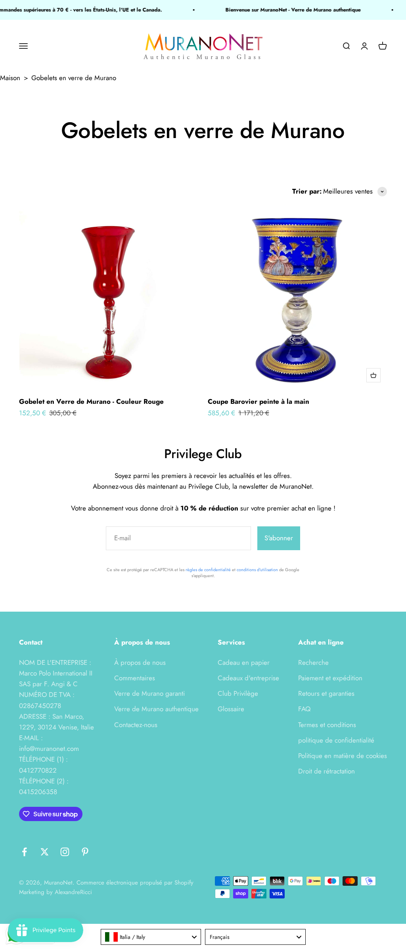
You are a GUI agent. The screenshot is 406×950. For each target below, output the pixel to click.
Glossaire (231, 709)
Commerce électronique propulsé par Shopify (135, 882)
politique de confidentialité (336, 740)
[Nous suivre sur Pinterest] (85, 851)
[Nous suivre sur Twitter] (44, 851)
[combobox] (151, 937)
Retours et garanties (326, 693)
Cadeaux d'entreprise (248, 678)
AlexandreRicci (73, 892)
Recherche (313, 662)
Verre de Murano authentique (156, 709)
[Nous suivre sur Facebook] (24, 851)
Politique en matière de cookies (342, 755)
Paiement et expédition (330, 678)
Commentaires (134, 678)
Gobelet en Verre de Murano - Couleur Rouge (91, 401)
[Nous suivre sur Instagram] (64, 851)
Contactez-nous (135, 724)
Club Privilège (238, 693)
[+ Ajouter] (373, 375)
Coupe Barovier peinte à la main (258, 401)
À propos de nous (140, 662)
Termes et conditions (327, 724)
